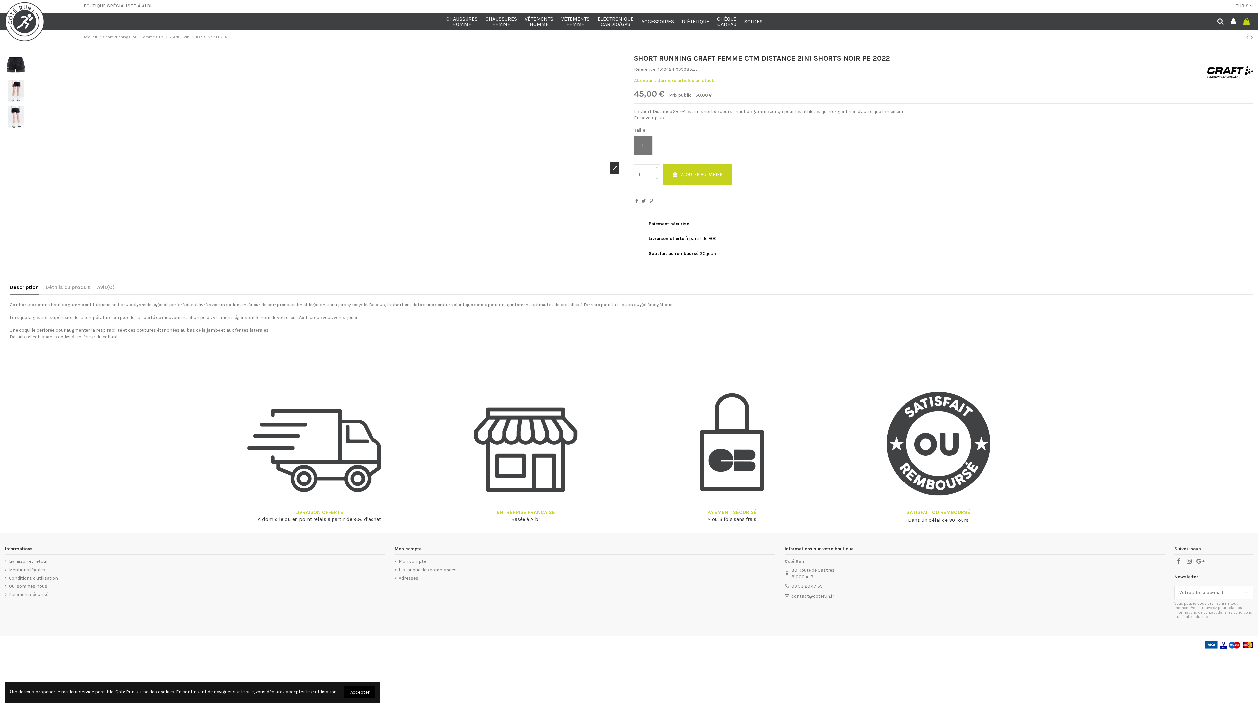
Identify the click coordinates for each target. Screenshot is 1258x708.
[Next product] (1251, 37)
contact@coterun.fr (812, 596)
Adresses (408, 578)
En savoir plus (649, 118)
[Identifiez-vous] (1233, 22)
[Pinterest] (651, 201)
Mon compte (412, 561)
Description (24, 287)
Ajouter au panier (702, 174)
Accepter (360, 692)
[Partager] (636, 201)
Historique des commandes (428, 570)
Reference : (645, 69)
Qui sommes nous (28, 586)
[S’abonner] (1246, 592)
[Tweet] (644, 201)
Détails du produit (68, 287)
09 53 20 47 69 (807, 586)
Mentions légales (27, 570)
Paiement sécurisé (28, 594)
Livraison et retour (28, 561)
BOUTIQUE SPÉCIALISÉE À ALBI (118, 6)
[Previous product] (1248, 37)
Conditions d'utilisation (33, 578)
